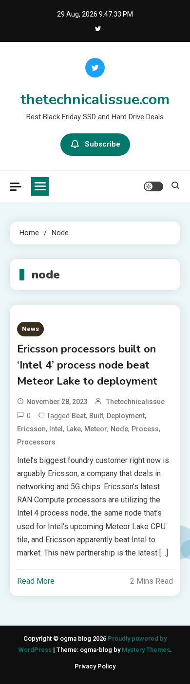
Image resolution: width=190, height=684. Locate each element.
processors (36, 442)
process (145, 429)
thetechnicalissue (135, 402)
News (30, 329)
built (96, 416)
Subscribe (102, 144)
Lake (73, 429)
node (119, 429)
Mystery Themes (146, 649)
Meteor (95, 429)
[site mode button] (153, 186)
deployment (126, 416)
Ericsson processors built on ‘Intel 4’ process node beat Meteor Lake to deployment (87, 365)
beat (79, 416)
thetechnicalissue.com (95, 100)
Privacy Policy (95, 666)
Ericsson (31, 429)
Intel (56, 429)
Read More (36, 581)
